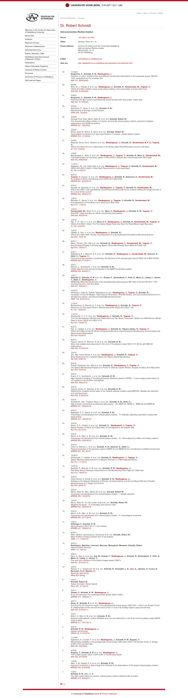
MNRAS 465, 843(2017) (80, 271)
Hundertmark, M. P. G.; (142, 142)
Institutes (28, 39)
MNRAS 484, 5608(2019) (81, 194)
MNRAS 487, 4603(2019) (81, 181)
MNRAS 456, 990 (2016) (81, 451)
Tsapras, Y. (145, 86)
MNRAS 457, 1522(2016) (81, 419)
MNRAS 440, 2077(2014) (81, 517)
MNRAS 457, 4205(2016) (81, 406)
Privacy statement (109, 693)
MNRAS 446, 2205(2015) (81, 506)
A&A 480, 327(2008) (79, 656)
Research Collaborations (35, 46)
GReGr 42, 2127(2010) (80, 633)
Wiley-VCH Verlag (78, 575)
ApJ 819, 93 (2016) (78, 429)
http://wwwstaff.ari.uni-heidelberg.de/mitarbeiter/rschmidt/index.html (105, 63)
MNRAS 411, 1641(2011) (81, 622)
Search (145, 13)
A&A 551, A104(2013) (80, 562)
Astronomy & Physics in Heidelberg (39, 77)
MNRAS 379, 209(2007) (80, 678)
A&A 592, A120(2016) (80, 348)
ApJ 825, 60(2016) (78, 359)
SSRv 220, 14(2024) (79, 112)
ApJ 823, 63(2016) (78, 369)
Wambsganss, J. (105, 74)
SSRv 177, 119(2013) (79, 539)
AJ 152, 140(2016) (78, 309)
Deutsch (160, 13)
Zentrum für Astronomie (67, 18)
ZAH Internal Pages (33, 80)
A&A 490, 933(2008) (79, 646)
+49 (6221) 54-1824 (86, 37)
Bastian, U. (90, 571)
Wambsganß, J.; (118, 425)
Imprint (97, 693)
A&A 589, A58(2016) (79, 382)
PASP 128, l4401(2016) (80, 299)
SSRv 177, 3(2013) (78, 549)
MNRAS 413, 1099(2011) (81, 596)
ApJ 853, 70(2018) (78, 236)
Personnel (29, 73)
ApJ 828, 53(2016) (78, 335)
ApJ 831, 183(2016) (79, 322)
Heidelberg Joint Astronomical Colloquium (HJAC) (37, 58)
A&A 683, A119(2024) (80, 102)
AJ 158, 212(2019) (78, 170)
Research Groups (32, 43)
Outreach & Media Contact (35, 70)
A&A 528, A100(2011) (80, 609)
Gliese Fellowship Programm (36, 66)
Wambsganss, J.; (106, 86)
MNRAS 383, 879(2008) (80, 667)
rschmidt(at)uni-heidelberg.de (90, 59)
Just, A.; (134, 569)
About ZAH (29, 36)
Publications (30, 63)
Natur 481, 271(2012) (79, 586)
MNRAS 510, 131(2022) (80, 136)
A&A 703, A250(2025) (80, 80)
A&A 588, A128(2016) (80, 395)
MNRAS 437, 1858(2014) (81, 528)
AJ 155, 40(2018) (78, 226)
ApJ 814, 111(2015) (79, 461)
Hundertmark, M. (153, 155)
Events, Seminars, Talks (34, 53)
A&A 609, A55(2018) (79, 215)
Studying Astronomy (33, 50)
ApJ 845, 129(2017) (79, 247)
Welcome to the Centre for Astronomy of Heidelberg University (40, 31)
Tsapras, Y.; (121, 155)
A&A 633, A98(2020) (79, 159)
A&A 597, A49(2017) (79, 286)
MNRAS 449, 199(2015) (80, 496)
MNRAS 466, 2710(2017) (81, 260)
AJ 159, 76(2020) (78, 149)
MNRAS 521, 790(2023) (80, 125)
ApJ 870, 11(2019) (78, 204)
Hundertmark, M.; (133, 86)
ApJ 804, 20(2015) (78, 485)
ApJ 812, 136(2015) (79, 472)
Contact (139, 13)
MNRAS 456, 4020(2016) (81, 440)
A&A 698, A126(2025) (80, 91)
